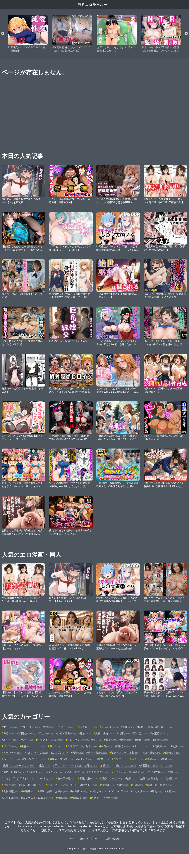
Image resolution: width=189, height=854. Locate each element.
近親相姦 (10, 791)
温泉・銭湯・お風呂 (53, 791)
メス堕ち (35, 772)
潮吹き (123, 746)
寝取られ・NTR (31, 784)
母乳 (123, 784)
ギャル (56, 746)
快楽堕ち (160, 733)
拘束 (124, 733)
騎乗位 (143, 739)
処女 (85, 733)
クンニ (120, 759)
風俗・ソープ (112, 778)
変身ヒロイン (99, 772)
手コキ (61, 765)
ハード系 (10, 797)
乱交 (177, 746)
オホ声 (111, 797)
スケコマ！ (98, 838)
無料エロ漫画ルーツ (94, 4)
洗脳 (152, 759)
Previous (3, 33)
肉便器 (161, 746)
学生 (27, 739)
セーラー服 (66, 778)
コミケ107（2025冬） (18, 778)
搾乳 (174, 772)
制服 (128, 726)
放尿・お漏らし (151, 778)
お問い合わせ (112, 838)
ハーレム (11, 759)
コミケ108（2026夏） (38, 797)
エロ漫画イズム (83, 838)
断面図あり (149, 765)
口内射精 (152, 752)
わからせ (45, 778)
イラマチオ (12, 752)
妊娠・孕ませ (78, 739)
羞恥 (78, 752)
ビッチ (10, 746)
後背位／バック (33, 746)
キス (167, 765)
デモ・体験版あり (84, 784)
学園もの (27, 733)
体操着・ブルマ (61, 759)
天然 (171, 791)
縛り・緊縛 (97, 752)
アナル (46, 733)
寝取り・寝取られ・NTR (155, 726)
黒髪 (167, 759)
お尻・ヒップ (37, 752)
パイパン (54, 772)
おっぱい (31, 726)
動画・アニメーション (19, 765)
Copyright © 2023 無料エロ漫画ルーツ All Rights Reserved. (94, 848)
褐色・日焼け (13, 772)
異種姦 (29, 791)
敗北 (96, 797)
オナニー (142, 746)
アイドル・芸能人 (84, 765)
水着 (106, 746)
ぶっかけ (109, 726)
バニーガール (57, 784)
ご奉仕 (9, 784)
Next (186, 33)
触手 (131, 778)
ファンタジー (34, 759)
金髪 (44, 765)
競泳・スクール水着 (125, 752)
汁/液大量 (157, 772)
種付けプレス (125, 765)
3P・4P (10, 739)
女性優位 (79, 791)
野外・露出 (66, 733)
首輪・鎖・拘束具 (159, 784)
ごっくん (140, 791)
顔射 (106, 765)
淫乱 (157, 791)
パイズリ (88, 726)
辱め (8, 733)
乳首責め (137, 772)
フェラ (67, 726)
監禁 (103, 759)
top (71, 838)
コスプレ (60, 752)
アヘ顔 (140, 733)
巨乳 (50, 726)
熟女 (126, 739)
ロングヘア (119, 791)
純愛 (172, 778)
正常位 (161, 739)
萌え (136, 759)
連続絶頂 (173, 752)
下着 (138, 784)
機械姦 (108, 784)
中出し (10, 726)
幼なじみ (98, 791)
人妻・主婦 (104, 733)
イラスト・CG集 (50, 739)
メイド (119, 772)
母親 (63, 797)
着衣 (111, 739)
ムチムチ (86, 759)
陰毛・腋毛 (75, 772)
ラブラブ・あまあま (82, 746)
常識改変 (79, 797)
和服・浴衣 (88, 778)
